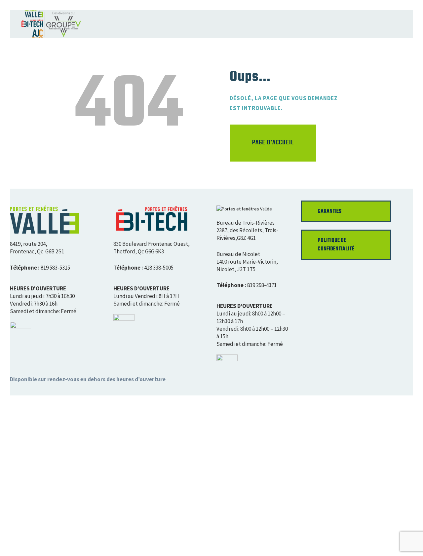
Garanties (329, 211)
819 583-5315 (55, 267)
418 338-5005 (158, 267)
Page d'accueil (273, 142)
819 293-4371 (262, 285)
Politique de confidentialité (336, 244)
